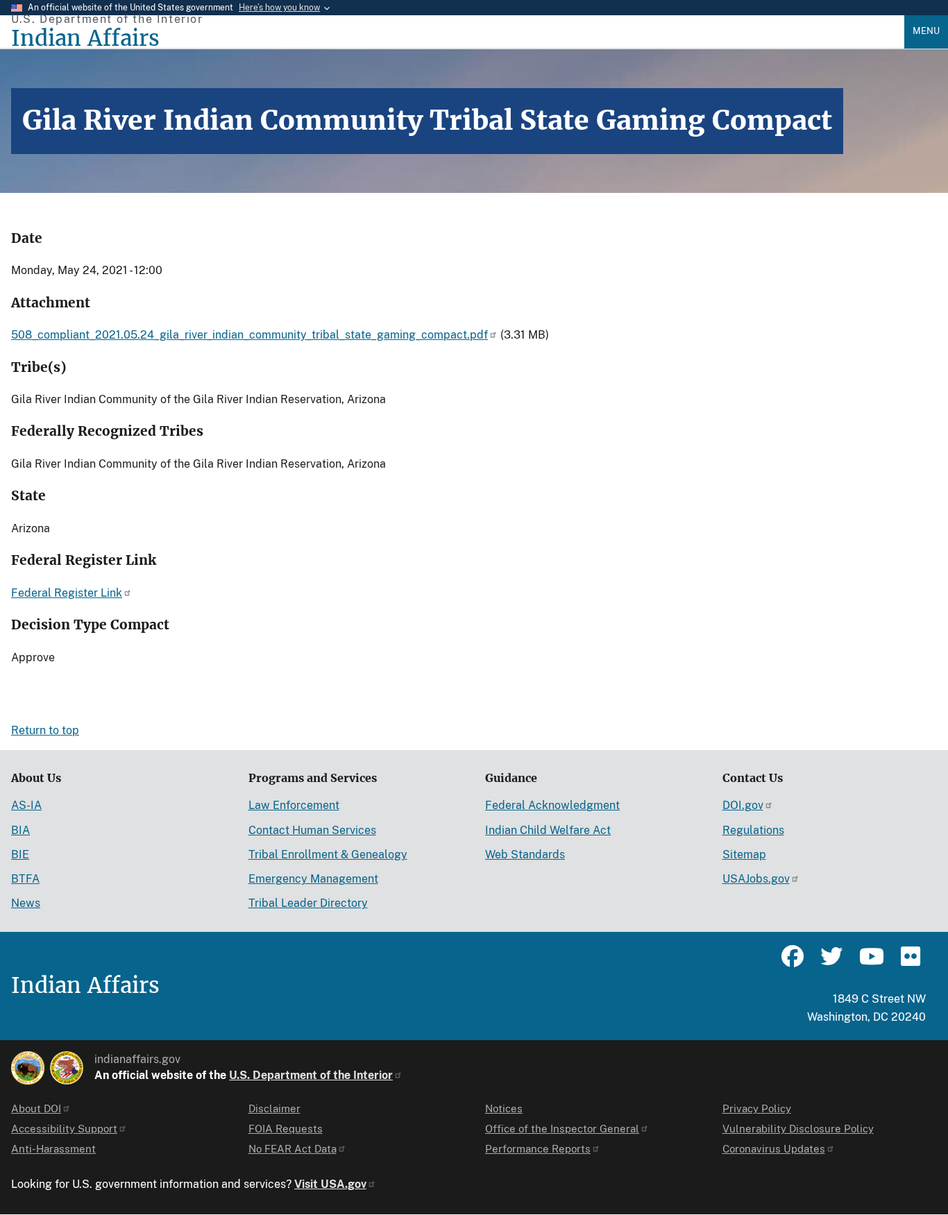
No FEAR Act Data (292, 1149)
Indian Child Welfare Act (548, 830)
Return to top (45, 730)
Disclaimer (274, 1108)
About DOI (36, 1108)
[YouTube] (870, 962)
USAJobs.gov (756, 878)
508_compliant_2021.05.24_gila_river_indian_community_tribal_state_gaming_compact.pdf (249, 334)
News (25, 903)
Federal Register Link (66, 593)
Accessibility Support (64, 1129)
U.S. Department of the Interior (311, 1075)
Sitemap (744, 854)
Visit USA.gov (330, 1184)
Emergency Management (313, 878)
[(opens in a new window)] (27, 1068)
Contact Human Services (312, 830)
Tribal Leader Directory (308, 903)
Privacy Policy (756, 1108)
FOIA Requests (285, 1129)
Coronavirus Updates (773, 1149)
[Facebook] (792, 962)
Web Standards (525, 854)
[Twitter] (831, 962)
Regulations (753, 830)
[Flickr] (909, 962)
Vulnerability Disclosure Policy (798, 1129)
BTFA (25, 878)
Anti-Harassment (53, 1149)
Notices (504, 1108)
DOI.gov (742, 805)
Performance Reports (538, 1149)
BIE (20, 854)
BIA (20, 830)
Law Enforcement (293, 805)
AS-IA (26, 805)
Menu (926, 31)
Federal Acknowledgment (552, 805)
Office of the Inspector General (562, 1129)
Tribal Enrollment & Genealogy (327, 854)
